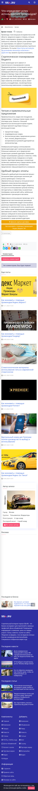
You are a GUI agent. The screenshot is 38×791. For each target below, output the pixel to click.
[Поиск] (29, 2)
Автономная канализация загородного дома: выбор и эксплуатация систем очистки (24, 687)
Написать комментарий (11, 259)
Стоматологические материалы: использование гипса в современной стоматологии (17, 369)
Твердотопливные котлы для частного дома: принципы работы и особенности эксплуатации (24, 696)
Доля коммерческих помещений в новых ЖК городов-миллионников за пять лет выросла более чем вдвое (23, 654)
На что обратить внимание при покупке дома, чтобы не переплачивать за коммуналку (23, 673)
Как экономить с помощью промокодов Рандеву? (12, 335)
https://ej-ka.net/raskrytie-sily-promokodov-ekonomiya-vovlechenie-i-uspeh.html (17, 50)
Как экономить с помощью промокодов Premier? (12, 404)
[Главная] (2, 27)
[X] (14, 248)
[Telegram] (12, 248)
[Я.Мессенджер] (4, 248)
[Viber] (17, 248)
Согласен (31, 788)
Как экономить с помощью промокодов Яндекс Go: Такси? (14, 474)
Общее (15, 246)
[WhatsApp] (19, 248)
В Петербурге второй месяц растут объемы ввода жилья (23, 663)
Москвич (33, 19)
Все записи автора (12, 525)
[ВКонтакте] (6, 248)
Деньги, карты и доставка (20, 222)
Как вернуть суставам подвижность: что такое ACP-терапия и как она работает (24, 603)
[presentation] (5, 604)
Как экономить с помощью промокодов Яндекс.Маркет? (19, 227)
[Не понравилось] (7, 19)
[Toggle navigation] (35, 2)
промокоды (6, 233)
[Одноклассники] (9, 248)
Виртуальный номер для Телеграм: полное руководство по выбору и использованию (16, 439)
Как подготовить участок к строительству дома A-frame (23, 703)
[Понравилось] (2, 19)
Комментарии (7, 254)
